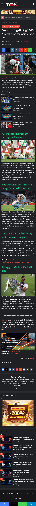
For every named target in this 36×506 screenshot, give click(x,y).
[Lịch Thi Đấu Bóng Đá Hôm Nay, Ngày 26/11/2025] (6, 108)
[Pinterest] (17, 369)
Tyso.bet (4, 78)
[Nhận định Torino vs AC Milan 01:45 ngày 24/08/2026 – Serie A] (6, 456)
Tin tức (5, 26)
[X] (6, 369)
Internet (32, 358)
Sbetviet (4, 320)
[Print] (31, 369)
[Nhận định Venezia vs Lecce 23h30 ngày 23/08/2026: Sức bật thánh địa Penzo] (6, 481)
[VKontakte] (24, 369)
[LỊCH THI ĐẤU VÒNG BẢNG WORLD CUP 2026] (6, 99)
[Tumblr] (13, 369)
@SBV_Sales (14, 353)
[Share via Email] (27, 369)
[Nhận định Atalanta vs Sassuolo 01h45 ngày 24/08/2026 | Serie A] (6, 464)
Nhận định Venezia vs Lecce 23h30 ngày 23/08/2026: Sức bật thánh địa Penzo (23, 481)
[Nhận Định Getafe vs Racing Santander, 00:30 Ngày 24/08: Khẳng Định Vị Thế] (6, 472)
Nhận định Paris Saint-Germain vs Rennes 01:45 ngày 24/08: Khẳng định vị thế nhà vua (22, 447)
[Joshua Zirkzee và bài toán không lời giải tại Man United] (6, 124)
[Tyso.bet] (12, 4)
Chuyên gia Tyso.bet (8, 41)
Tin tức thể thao (12, 22)
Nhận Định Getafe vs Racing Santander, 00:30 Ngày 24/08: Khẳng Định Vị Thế (22, 472)
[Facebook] (3, 369)
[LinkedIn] (10, 369)
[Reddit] (20, 369)
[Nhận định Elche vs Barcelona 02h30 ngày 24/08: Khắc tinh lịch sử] (6, 439)
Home (5, 22)
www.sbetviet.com (14, 351)
